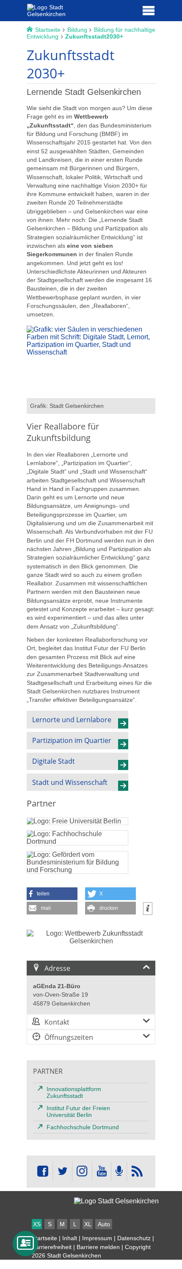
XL (87, 1224)
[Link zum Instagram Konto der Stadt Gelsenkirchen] (82, 1171)
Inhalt (69, 1238)
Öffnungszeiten (68, 1037)
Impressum (97, 1238)
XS (37, 1224)
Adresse (57, 968)
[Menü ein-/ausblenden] (148, 10)
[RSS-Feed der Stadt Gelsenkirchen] (136, 1171)
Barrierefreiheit (52, 1247)
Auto (104, 1224)
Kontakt (56, 1022)
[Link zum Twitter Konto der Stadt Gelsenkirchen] (62, 1171)
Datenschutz (134, 1238)
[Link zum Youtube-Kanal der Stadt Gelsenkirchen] (101, 1171)
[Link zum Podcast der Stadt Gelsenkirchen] (119, 1171)
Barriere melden (98, 1247)
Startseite (44, 1238)
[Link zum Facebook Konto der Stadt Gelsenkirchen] (42, 1171)
